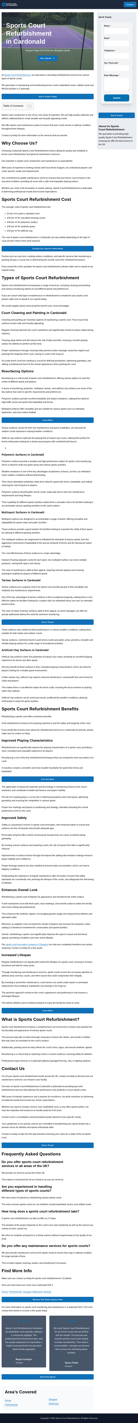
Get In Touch (117, 115)
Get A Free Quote (48, 1377)
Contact (130, 4)
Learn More (47, 420)
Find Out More (47, 779)
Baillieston (37, 1292)
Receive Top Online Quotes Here (48, 1299)
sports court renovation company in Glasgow (27, 944)
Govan (5, 1292)
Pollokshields (15, 1292)
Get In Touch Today (48, 97)
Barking (47, 1292)
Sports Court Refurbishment (17, 75)
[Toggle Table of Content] (28, 106)
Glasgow (27, 1292)
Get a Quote (45, 58)
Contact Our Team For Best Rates (47, 249)
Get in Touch (48, 622)
